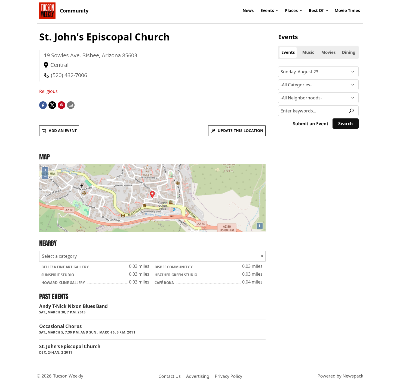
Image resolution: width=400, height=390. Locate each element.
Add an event (63, 130)
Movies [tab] (328, 52)
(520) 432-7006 (69, 75)
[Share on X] (52, 105)
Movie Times (347, 10)
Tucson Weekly (68, 376)
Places (291, 10)
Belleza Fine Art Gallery (65, 267)
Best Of (316, 10)
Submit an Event (310, 124)
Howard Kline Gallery (63, 282)
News (248, 10)
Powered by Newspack (340, 376)
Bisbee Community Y (174, 267)
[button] (61, 105)
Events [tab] (288, 52)
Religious (48, 91)
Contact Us (170, 376)
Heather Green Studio (176, 274)
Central (59, 64)
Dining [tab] (348, 52)
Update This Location (240, 130)
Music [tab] (308, 52)
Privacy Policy (228, 376)
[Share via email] (71, 105)
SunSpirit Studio (58, 274)
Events (267, 10)
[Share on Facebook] (43, 105)
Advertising (197, 376)
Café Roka (165, 282)
